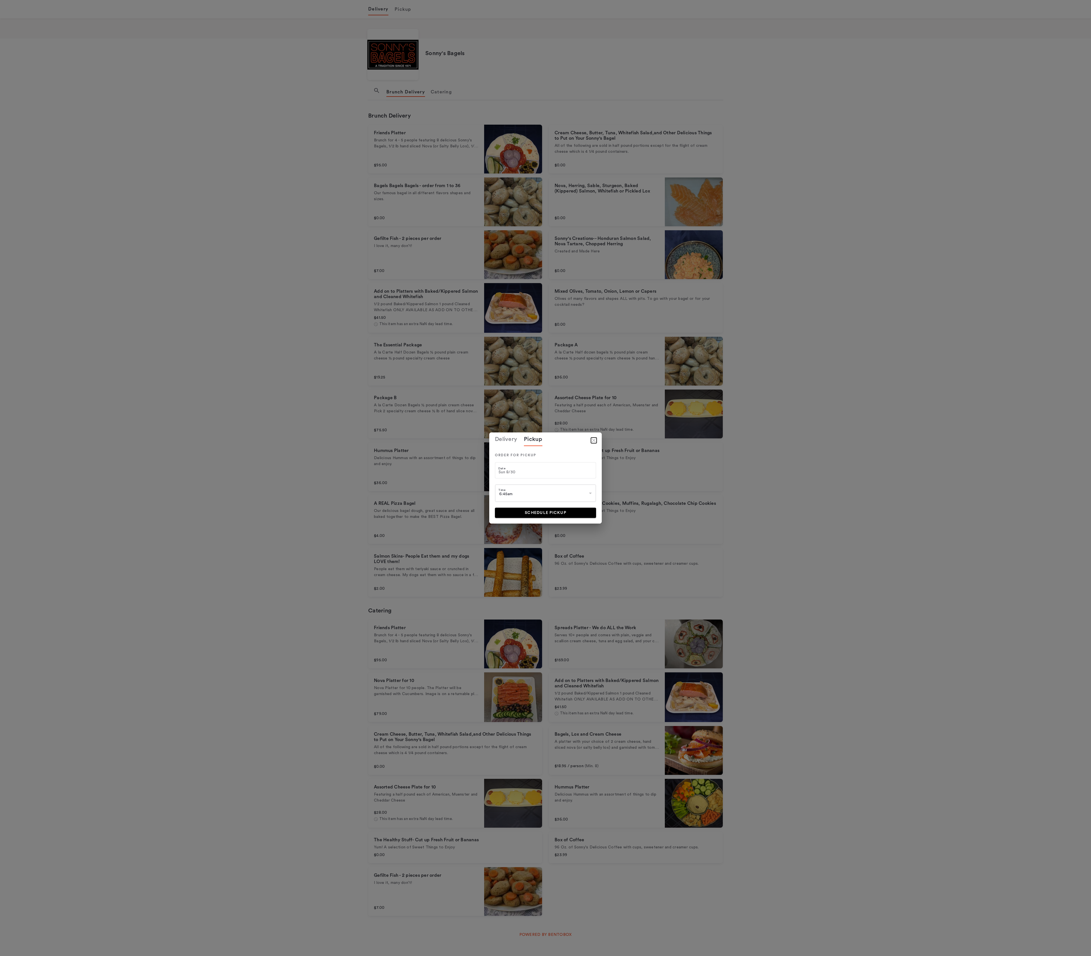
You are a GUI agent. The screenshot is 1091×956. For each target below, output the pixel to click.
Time (501, 489)
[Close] (593, 440)
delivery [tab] (506, 439)
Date (501, 468)
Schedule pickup (545, 513)
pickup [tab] (533, 439)
